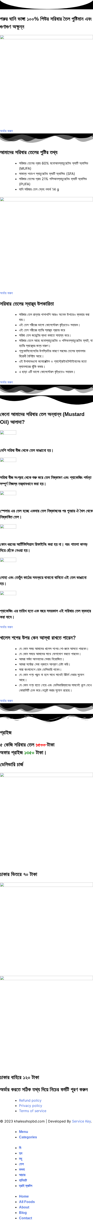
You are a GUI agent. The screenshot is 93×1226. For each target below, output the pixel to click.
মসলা (22, 1169)
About (24, 1207)
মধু (20, 1158)
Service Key (81, 1121)
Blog (23, 1212)
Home (24, 1196)
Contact (25, 1218)
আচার (22, 1175)
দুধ (20, 1153)
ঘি (20, 1148)
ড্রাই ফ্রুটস (25, 1186)
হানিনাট (23, 1180)
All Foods (27, 1202)
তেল (21, 1164)
